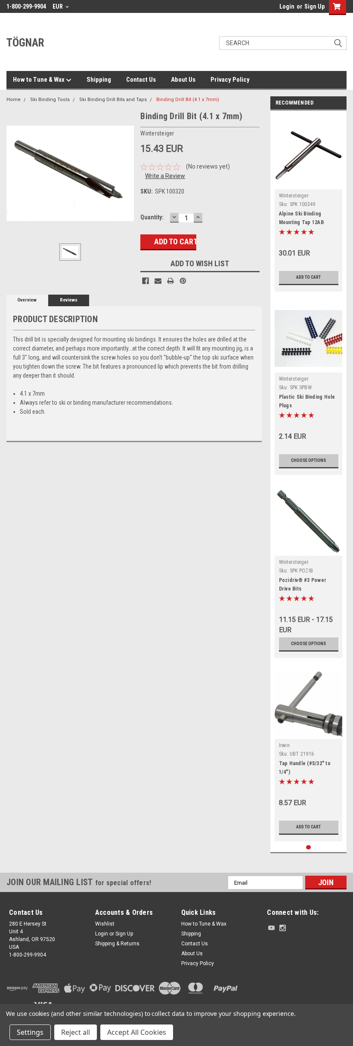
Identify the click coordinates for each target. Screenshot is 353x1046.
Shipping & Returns (117, 944)
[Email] (158, 280)
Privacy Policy (230, 79)
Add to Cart (308, 277)
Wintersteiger (294, 196)
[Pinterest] (183, 280)
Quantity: (152, 217)
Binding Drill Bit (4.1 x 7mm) (187, 99)
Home (13, 99)
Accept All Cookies (136, 1032)
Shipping (99, 79)
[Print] (170, 280)
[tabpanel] (309, 203)
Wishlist (105, 924)
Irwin (284, 745)
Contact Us (141, 79)
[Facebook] (145, 280)
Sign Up (314, 6)
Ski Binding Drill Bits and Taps (113, 99)
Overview (27, 300)
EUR (58, 6)
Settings (30, 1032)
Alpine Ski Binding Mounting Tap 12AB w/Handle (301, 222)
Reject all (75, 1032)
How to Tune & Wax (39, 79)
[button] (305, 997)
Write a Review (165, 175)
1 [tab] (308, 847)
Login (286, 6)
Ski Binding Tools (50, 99)
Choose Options (308, 460)
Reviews (68, 300)
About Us (183, 79)
